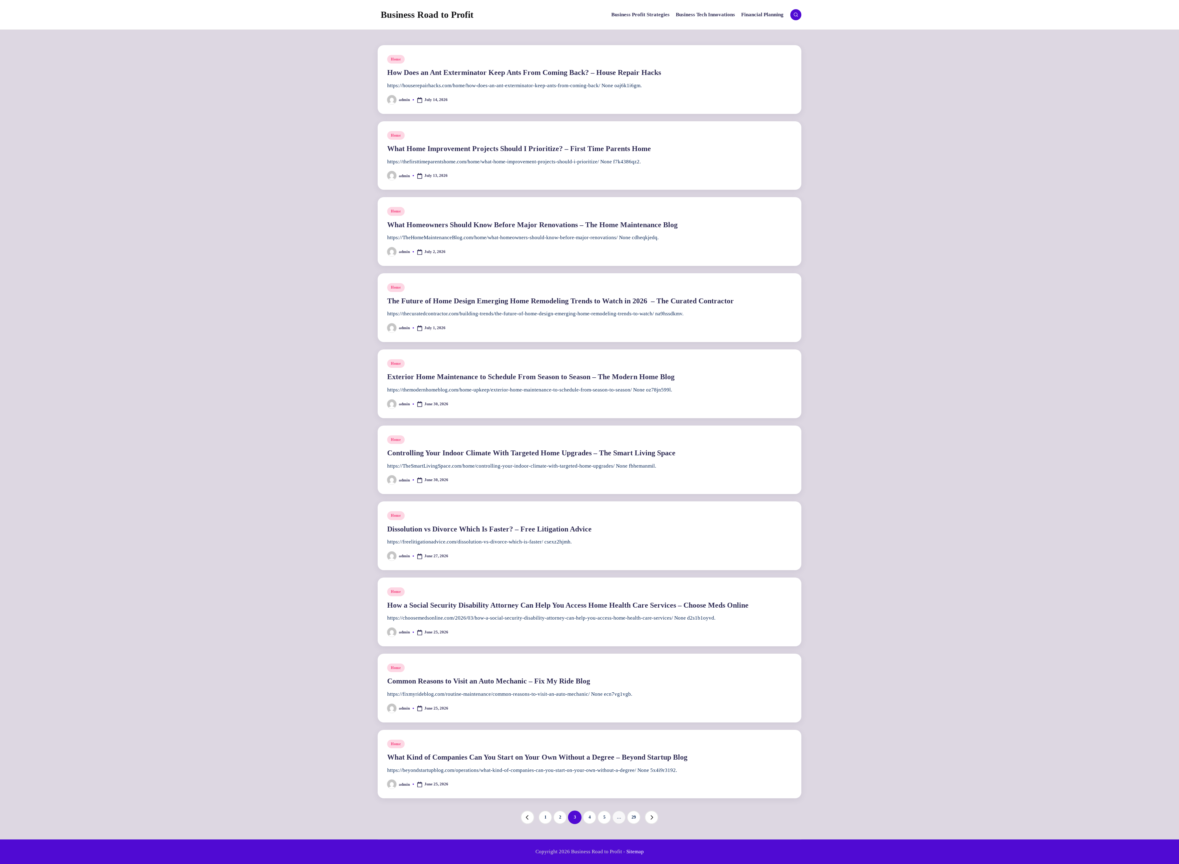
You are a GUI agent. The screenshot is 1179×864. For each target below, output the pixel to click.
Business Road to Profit (427, 15)
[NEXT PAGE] (651, 817)
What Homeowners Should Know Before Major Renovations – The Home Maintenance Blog (532, 225)
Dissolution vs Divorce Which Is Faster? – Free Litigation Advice (489, 529)
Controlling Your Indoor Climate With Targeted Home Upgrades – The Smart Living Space (531, 453)
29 (634, 817)
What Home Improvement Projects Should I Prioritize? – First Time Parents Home (519, 149)
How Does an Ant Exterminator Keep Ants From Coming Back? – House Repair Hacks (524, 72)
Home (396, 59)
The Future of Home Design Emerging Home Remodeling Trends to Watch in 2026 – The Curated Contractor (560, 301)
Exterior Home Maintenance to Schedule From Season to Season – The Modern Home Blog (531, 377)
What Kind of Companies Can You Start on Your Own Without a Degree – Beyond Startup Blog (537, 757)
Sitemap (635, 851)
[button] (527, 817)
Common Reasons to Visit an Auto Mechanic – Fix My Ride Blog (488, 681)
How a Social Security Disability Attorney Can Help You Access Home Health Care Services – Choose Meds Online (568, 605)
